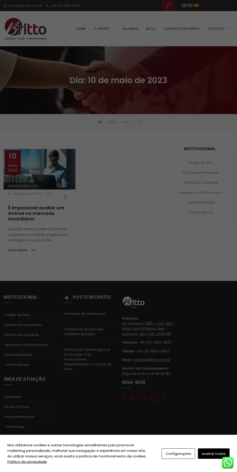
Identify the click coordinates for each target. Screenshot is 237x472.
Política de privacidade (27, 461)
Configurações (178, 453)
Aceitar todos (214, 453)
